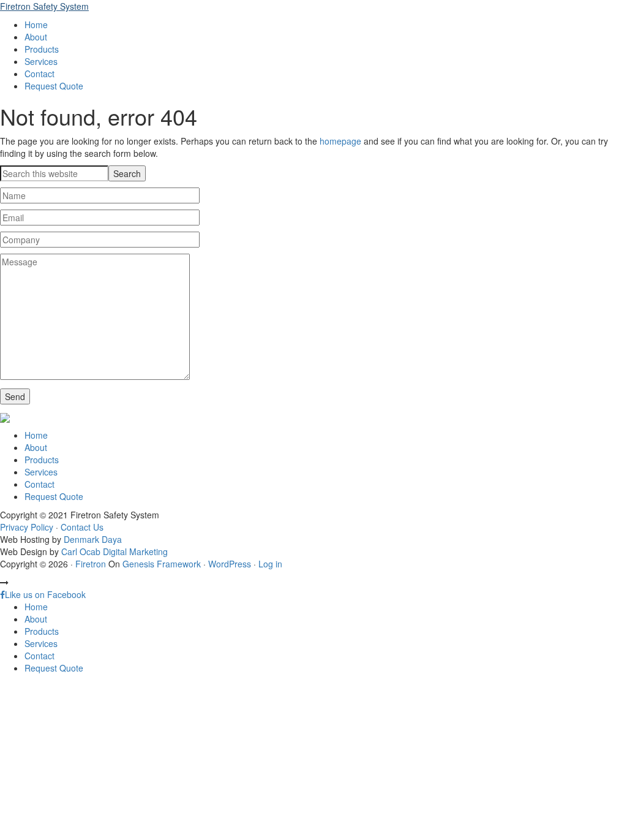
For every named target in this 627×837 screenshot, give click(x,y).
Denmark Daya (93, 539)
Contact (39, 484)
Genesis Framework (161, 564)
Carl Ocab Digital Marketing (114, 551)
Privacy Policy (26, 527)
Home (36, 435)
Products (41, 459)
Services (41, 472)
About (35, 447)
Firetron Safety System (44, 6)
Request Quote (53, 496)
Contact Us (82, 527)
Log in (270, 564)
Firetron (90, 564)
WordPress (229, 564)
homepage (340, 141)
